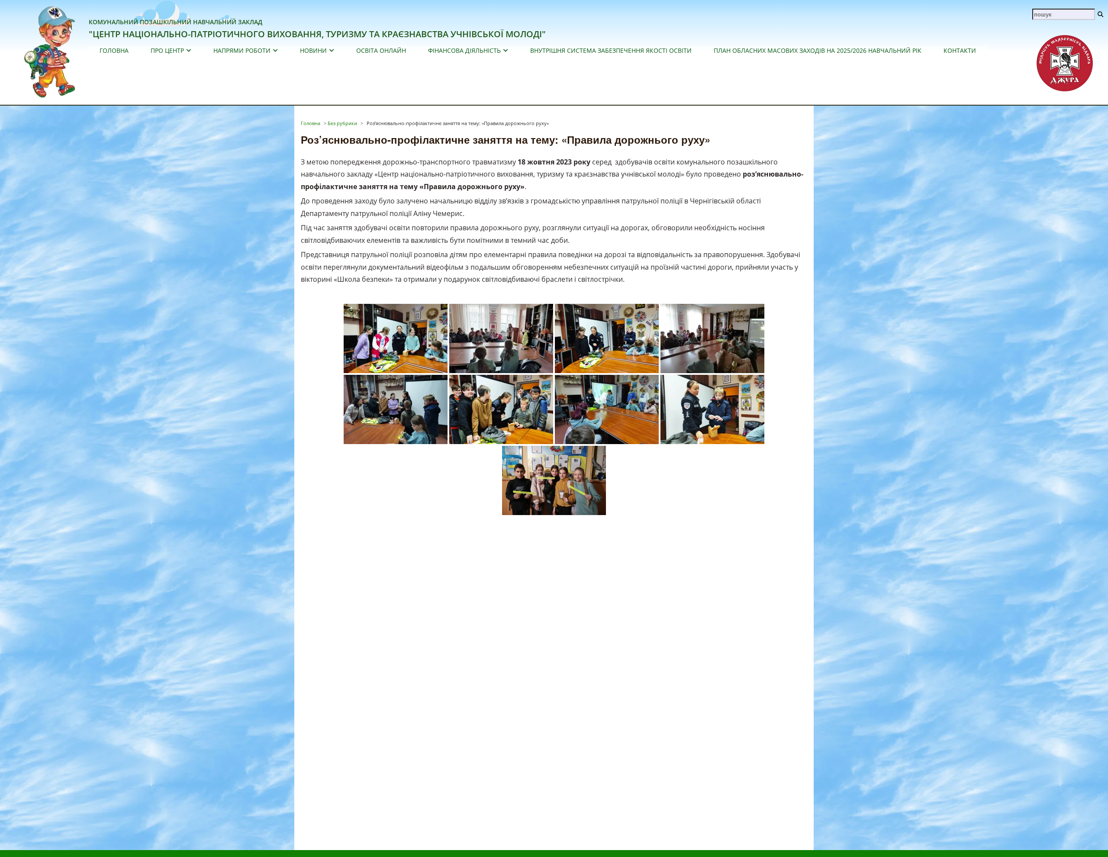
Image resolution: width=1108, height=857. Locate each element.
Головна (114, 50)
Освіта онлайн (381, 50)
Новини (313, 50)
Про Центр (167, 50)
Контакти (960, 50)
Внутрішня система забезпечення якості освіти (611, 50)
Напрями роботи (242, 50)
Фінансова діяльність (464, 50)
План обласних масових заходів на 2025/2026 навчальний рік (817, 50)
